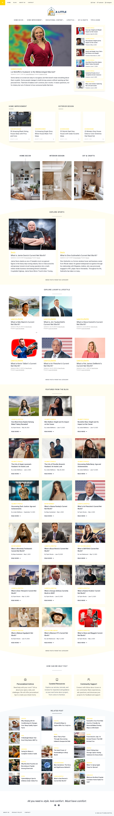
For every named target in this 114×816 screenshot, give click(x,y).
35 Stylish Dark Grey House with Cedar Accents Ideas (69, 133)
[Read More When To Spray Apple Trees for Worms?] (79, 765)
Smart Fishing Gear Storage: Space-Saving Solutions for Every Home (95, 752)
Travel (55, 734)
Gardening (24, 749)
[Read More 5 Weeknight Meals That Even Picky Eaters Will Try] (14, 738)
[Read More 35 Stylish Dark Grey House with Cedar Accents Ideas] (70, 119)
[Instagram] (58, 805)
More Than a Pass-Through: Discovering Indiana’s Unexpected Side (62, 739)
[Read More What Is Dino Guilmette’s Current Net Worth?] (81, 234)
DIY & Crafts (83, 20)
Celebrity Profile (16, 69)
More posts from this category (57, 280)
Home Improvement (15, 129)
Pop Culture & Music (84, 546)
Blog (15, 2)
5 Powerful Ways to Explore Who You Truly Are (62, 724)
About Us (22, 2)
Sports (13, 252)
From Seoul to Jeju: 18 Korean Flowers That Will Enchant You (94, 739)
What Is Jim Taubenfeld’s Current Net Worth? (54, 323)
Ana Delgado (28, 257)
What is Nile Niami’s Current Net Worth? (22, 323)
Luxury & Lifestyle (61, 290)
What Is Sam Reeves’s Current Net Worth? (61, 780)
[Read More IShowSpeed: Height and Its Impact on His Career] (80, 41)
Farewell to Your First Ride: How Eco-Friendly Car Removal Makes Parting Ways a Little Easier (95, 724)
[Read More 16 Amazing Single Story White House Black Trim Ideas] (44, 119)
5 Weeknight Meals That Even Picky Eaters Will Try (29, 739)
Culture (89, 734)
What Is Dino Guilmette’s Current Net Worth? (78, 255)
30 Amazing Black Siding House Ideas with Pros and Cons (19, 133)
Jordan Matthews (29, 74)
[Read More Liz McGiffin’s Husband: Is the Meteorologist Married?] (40, 45)
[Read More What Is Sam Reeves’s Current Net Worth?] (46, 779)
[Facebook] (55, 805)
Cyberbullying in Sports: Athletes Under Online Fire (29, 780)
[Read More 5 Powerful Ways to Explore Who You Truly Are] (46, 723)
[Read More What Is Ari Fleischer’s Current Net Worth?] (57, 348)
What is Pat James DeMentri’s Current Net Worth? (89, 364)
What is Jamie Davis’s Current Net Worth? (28, 255)
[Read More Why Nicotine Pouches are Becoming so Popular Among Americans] (14, 765)
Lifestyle (23, 718)
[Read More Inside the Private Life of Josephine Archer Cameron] (80, 74)
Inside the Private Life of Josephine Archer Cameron (93, 74)
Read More (15, 431)
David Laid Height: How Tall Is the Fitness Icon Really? (94, 52)
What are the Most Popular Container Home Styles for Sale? (95, 779)
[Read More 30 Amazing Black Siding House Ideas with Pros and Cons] (20, 119)
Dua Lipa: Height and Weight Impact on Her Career (94, 31)
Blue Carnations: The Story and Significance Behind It (62, 766)
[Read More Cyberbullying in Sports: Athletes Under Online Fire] (14, 779)
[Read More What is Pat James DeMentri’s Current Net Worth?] (90, 348)
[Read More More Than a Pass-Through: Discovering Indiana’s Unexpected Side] (46, 738)
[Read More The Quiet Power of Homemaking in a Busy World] (46, 752)
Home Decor (25, 156)
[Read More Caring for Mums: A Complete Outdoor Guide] (14, 752)
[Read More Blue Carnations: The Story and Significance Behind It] (46, 765)
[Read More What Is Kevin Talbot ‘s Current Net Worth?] (24, 348)
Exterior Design (64, 129)
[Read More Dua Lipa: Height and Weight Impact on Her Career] (80, 31)
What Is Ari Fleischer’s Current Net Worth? (56, 364)
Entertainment (49, 503)
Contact (31, 2)
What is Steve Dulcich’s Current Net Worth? (90, 323)
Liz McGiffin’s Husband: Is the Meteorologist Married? (33, 72)
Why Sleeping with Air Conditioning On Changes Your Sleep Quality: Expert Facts (29, 724)
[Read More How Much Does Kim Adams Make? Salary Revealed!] (80, 63)
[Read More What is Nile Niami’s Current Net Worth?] (24, 306)
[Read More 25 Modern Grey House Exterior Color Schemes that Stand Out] (94, 119)
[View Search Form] (2, 2)
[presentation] (24, 406)
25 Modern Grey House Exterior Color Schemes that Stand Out (93, 133)
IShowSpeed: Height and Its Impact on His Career (93, 41)
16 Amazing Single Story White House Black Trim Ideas (44, 133)
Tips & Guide (95, 20)
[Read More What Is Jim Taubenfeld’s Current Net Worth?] (57, 306)
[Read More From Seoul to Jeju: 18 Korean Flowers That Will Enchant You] (79, 738)
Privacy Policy (17, 812)
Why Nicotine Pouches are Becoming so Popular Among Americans (29, 766)
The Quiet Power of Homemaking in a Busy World (61, 752)
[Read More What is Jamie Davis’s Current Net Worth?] (32, 234)
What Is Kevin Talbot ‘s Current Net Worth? (23, 364)
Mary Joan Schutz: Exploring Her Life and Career (94, 84)
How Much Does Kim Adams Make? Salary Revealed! (94, 63)
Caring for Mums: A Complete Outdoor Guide (29, 752)
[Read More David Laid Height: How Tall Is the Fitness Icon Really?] (80, 52)
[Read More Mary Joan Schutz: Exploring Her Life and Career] (80, 84)
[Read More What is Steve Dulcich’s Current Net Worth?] (90, 306)
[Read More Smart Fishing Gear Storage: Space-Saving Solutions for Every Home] (79, 752)
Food (22, 735)
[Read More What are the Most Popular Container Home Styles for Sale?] (79, 779)
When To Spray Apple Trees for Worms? (93, 766)
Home (9, 2)
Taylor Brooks (28, 326)
